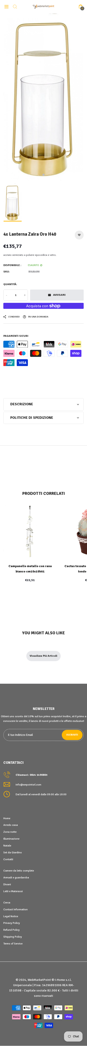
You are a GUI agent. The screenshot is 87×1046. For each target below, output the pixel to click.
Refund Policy (11, 930)
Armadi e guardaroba (16, 877)
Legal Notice (10, 916)
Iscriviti (72, 735)
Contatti (8, 859)
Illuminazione (11, 838)
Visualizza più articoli (43, 656)
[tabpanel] (43, 97)
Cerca (6, 902)
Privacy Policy (11, 923)
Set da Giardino (12, 852)
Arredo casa (10, 825)
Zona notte (10, 832)
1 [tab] (43, 175)
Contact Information (15, 909)
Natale (7, 845)
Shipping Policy (12, 936)
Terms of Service (13, 943)
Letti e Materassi (13, 891)
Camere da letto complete (18, 870)
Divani (7, 884)
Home (6, 818)
